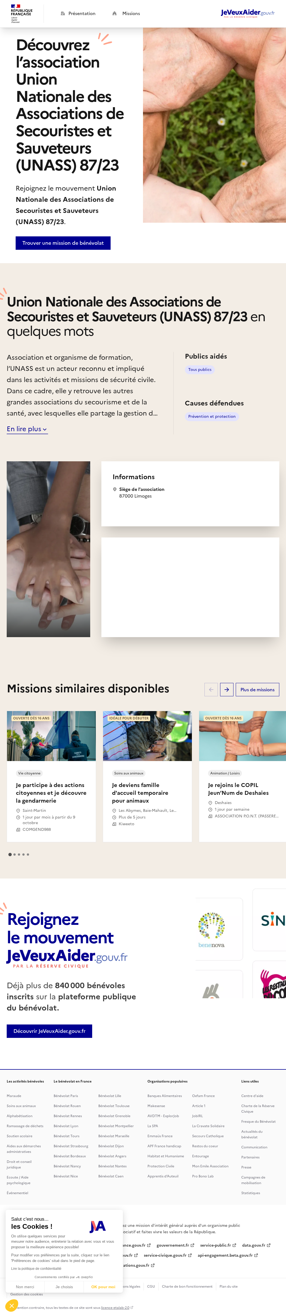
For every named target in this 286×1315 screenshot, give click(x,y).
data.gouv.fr (253, 1245)
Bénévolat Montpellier (116, 1126)
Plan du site (229, 1286)
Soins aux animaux (21, 1105)
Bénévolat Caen (110, 1176)
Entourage (200, 1156)
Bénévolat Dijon (111, 1146)
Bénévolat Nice (66, 1176)
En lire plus (24, 429)
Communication (254, 1147)
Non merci (25, 1287)
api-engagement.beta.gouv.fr (225, 1255)
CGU (151, 1286)
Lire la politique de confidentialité (36, 1269)
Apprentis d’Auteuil (162, 1176)
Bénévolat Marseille (113, 1136)
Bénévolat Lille (109, 1095)
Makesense (156, 1105)
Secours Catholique (208, 1136)
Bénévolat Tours (66, 1136)
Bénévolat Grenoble (114, 1116)
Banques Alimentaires (164, 1095)
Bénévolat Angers (112, 1156)
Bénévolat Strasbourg (71, 1146)
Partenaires (250, 1157)
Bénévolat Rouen (67, 1105)
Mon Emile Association (210, 1166)
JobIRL (197, 1116)
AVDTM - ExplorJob (163, 1116)
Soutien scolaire (19, 1136)
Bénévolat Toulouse (114, 1105)
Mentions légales (127, 1286)
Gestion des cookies (26, 1294)
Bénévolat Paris (66, 1095)
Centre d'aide (252, 1095)
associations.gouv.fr (130, 1265)
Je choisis (64, 1287)
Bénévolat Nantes (112, 1166)
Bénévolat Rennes (68, 1116)
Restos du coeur (205, 1146)
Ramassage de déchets (25, 1126)
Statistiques (250, 1193)
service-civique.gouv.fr (165, 1255)
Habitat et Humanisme (165, 1156)
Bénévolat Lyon (66, 1126)
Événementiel (17, 1193)
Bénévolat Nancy (67, 1166)
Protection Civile (160, 1166)
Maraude (14, 1095)
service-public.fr (215, 1245)
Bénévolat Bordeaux (70, 1156)
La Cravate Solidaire (208, 1126)
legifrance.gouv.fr (129, 1245)
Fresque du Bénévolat (258, 1121)
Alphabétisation (19, 1116)
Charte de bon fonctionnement (187, 1286)
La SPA (152, 1126)
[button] (11, 1305)
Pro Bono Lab (203, 1176)
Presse (246, 1167)
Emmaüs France (160, 1136)
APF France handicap (164, 1146)
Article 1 (199, 1105)
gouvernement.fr (173, 1245)
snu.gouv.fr (122, 1255)
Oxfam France (203, 1095)
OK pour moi (103, 1287)
